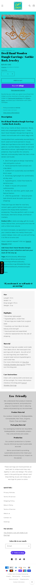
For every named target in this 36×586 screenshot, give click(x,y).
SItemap (7, 522)
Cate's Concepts (16, 574)
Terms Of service (9, 497)
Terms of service (13, 579)
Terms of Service (9, 509)
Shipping (3, 67)
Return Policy (8, 505)
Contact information (19, 582)
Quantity (4, 70)
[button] (2, 6)
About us (7, 513)
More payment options (18, 90)
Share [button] (5, 272)
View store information (11, 113)
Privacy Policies (9, 492)
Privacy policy (26, 576)
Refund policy (16, 576)
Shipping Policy (9, 501)
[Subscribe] (28, 546)
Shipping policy (24, 579)
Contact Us (7, 517)
